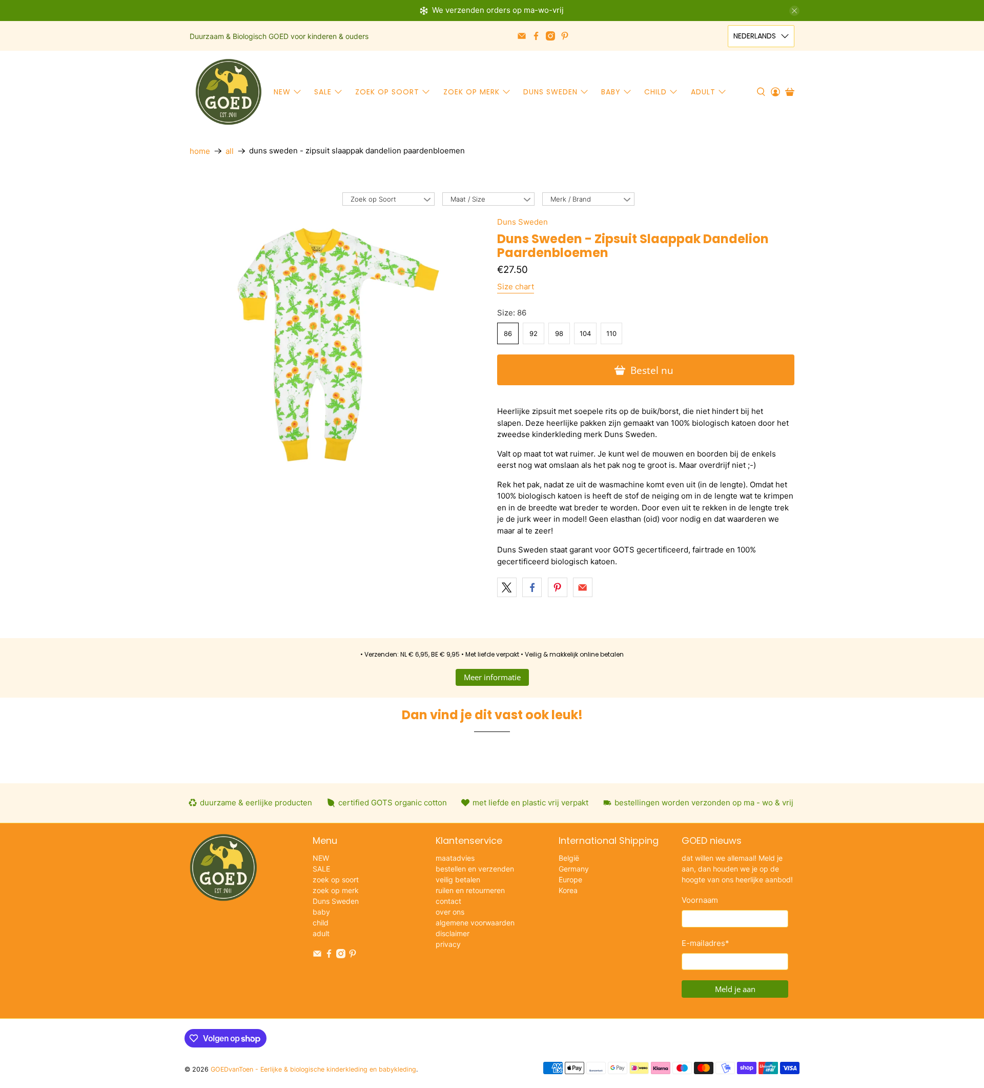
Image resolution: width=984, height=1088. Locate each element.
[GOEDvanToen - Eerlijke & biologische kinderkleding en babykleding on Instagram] (550, 36)
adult (703, 92)
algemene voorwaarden (475, 922)
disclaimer (452, 933)
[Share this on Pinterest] (557, 587)
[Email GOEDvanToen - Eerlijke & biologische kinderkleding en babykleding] (521, 36)
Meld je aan (735, 989)
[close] (794, 11)
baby (611, 92)
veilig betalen (458, 879)
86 (508, 333)
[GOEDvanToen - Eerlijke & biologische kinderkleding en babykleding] (228, 91)
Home (200, 151)
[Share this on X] (507, 587)
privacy (448, 944)
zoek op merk (471, 92)
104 (585, 333)
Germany (574, 868)
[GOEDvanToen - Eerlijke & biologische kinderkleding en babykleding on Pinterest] (564, 36)
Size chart (515, 286)
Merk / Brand (570, 199)
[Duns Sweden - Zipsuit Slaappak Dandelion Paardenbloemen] (338, 344)
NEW (282, 92)
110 (611, 333)
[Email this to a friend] (582, 587)
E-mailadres (705, 943)
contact (448, 901)
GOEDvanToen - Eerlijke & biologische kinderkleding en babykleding (313, 1069)
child (655, 92)
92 (533, 333)
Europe (570, 879)
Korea (568, 890)
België (569, 858)
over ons (450, 911)
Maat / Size (467, 199)
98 (559, 333)
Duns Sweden (550, 92)
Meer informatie (492, 677)
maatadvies (455, 858)
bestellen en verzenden (475, 868)
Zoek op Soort (373, 199)
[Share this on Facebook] (532, 587)
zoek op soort (387, 92)
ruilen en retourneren (470, 890)
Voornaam (700, 900)
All (229, 151)
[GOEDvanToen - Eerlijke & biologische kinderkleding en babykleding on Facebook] (536, 36)
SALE (323, 92)
